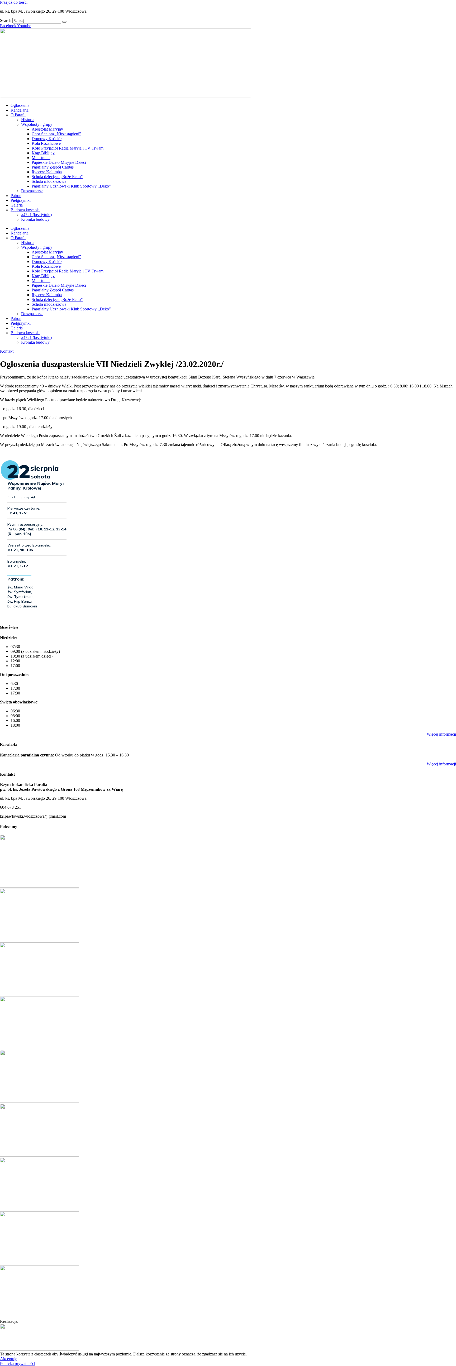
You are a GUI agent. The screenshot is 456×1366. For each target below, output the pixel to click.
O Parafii (18, 115)
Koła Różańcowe (46, 143)
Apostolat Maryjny (47, 129)
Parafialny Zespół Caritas (53, 167)
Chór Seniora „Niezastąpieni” (56, 134)
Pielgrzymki (21, 200)
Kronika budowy (35, 219)
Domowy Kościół (46, 138)
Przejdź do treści (13, 2)
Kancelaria (19, 110)
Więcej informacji (441, 734)
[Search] (64, 22)
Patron (16, 195)
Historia (27, 119)
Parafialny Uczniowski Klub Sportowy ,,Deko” (71, 186)
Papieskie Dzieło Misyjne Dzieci (59, 162)
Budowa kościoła (25, 210)
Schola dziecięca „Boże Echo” (57, 176)
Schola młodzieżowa (49, 181)
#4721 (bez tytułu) (36, 214)
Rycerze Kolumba (47, 172)
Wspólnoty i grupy (36, 124)
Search (5, 20)
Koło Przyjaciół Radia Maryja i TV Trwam (67, 148)
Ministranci (41, 157)
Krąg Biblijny (43, 153)
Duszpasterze (32, 191)
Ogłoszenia (20, 105)
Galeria (17, 205)
